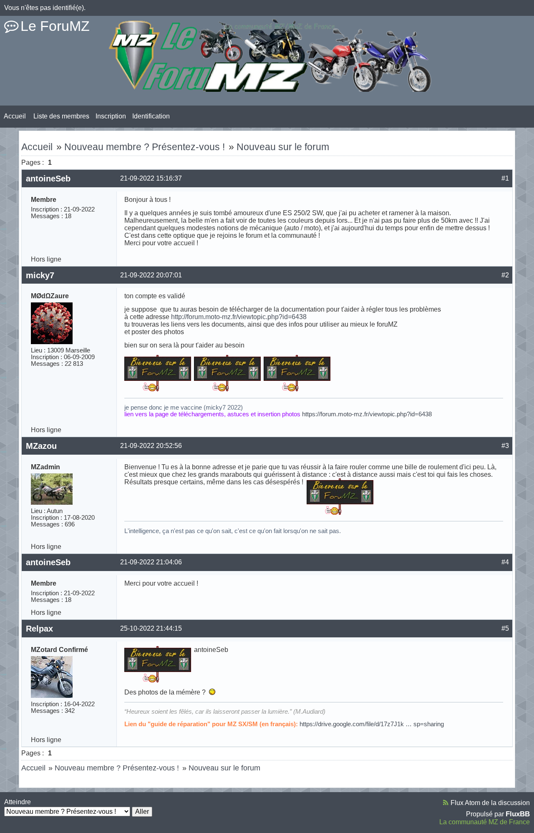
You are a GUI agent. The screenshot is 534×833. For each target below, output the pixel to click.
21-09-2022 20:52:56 (151, 445)
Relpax (39, 628)
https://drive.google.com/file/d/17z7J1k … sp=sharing (372, 724)
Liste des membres (61, 116)
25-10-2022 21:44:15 (151, 628)
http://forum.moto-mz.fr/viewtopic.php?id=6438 (239, 316)
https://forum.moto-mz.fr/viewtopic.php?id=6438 (367, 414)
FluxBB (518, 814)
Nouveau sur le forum (283, 146)
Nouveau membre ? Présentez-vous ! (144, 146)
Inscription (111, 116)
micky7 (40, 275)
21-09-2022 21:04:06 (151, 562)
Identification (151, 116)
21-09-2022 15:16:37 (151, 178)
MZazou (41, 445)
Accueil (15, 116)
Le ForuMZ (55, 26)
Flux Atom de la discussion (490, 802)
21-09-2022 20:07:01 (151, 275)
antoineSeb (48, 178)
